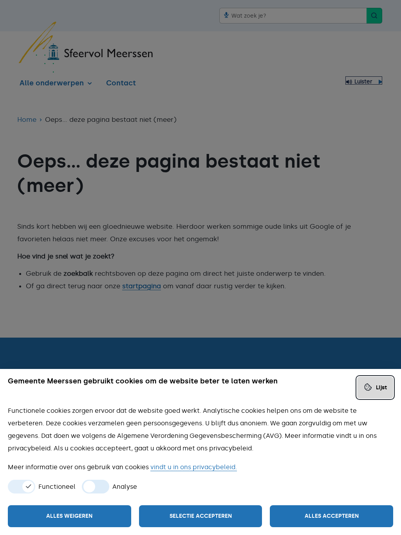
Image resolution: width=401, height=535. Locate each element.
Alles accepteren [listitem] (332, 516)
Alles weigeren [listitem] (69, 516)
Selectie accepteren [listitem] (201, 516)
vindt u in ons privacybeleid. (193, 467)
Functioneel (57, 486)
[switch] (21, 486)
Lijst (381, 387)
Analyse (124, 486)
